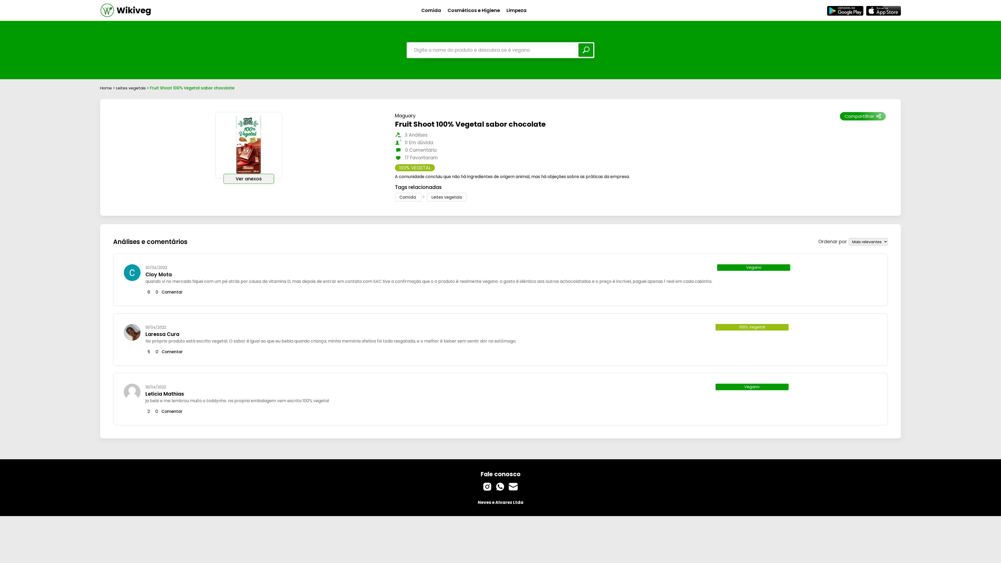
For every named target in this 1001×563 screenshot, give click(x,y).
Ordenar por (832, 241)
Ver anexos (249, 179)
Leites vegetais (131, 88)
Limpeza (516, 10)
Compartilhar (859, 116)
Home (106, 88)
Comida (431, 10)
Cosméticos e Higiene (474, 10)
